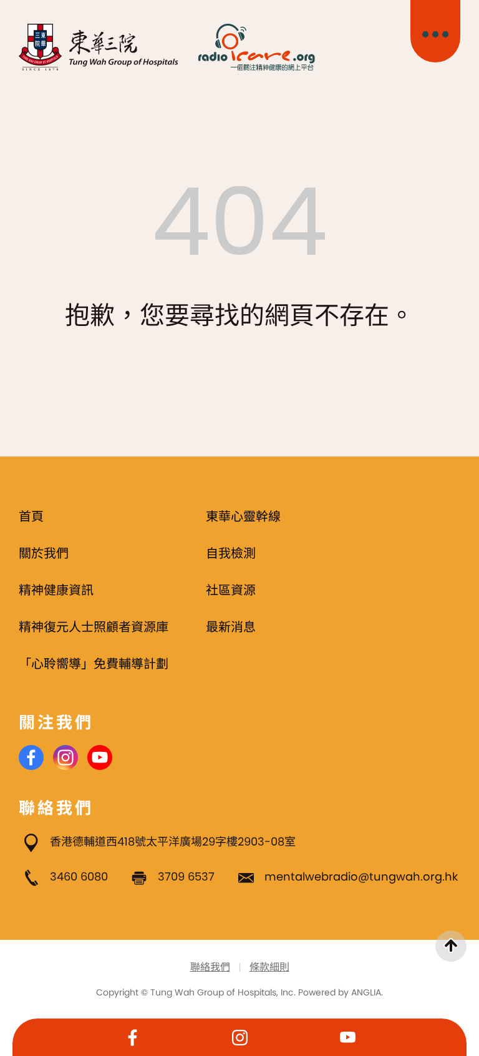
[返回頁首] (451, 946)
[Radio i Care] (256, 47)
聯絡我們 (210, 967)
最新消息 (231, 627)
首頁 (31, 516)
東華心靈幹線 (243, 516)
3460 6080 (79, 876)
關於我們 (44, 553)
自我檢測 (231, 553)
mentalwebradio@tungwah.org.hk (361, 876)
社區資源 (231, 590)
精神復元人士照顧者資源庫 (93, 627)
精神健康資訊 (56, 590)
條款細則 (269, 967)
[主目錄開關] (435, 31)
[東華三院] (99, 47)
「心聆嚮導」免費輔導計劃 (93, 664)
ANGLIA (366, 992)
